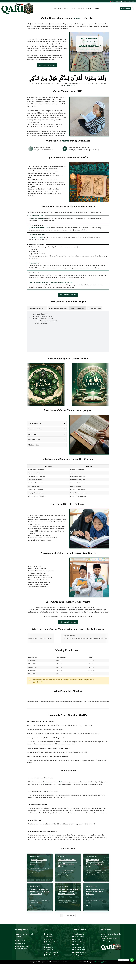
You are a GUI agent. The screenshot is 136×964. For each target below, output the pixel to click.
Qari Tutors (81, 8)
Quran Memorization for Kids (39, 228)
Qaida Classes (79, 934)
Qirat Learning (79, 947)
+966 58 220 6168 (23, 946)
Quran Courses (71, 8)
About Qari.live (62, 8)
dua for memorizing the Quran (55, 782)
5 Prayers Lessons (80, 955)
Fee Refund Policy (52, 955)
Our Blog (96, 8)
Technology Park (100, 962)
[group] (68, 321)
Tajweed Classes (80, 942)
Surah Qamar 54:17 (68, 85)
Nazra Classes (79, 936)
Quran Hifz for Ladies (36, 237)
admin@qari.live (22, 948)
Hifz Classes (79, 939)
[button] (37, 308)
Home (55, 8)
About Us (49, 934)
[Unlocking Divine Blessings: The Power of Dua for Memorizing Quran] (96, 868)
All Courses (49, 936)
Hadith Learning (80, 950)
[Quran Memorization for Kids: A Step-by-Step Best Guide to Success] (40, 897)
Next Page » (71, 915)
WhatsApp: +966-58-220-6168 (128, 1)
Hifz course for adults (36, 218)
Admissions (49, 939)
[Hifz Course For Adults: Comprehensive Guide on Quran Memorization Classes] (68, 868)
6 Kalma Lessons (80, 952)
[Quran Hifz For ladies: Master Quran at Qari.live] (40, 868)
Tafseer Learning (80, 944)
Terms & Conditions (52, 952)
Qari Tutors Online (52, 942)
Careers (48, 944)
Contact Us (88, 8)
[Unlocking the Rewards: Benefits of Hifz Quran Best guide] (96, 897)
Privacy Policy (50, 950)
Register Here (126, 8)
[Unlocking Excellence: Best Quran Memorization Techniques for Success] (68, 897)
